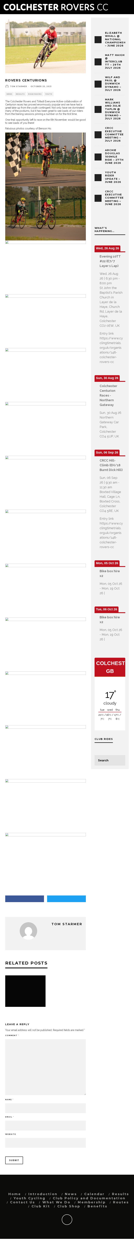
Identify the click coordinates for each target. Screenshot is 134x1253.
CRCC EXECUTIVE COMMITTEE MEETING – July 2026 (114, 134)
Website (10, 1134)
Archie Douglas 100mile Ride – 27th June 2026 (114, 157)
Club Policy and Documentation (89, 1198)
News (9, 94)
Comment (12, 1035)
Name (9, 1100)
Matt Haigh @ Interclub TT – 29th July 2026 (115, 61)
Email (9, 1117)
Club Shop (68, 1206)
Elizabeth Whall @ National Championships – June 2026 (118, 39)
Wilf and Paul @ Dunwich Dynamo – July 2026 (113, 84)
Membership (92, 1202)
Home (14, 1194)
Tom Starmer (18, 86)
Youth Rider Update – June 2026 (113, 177)
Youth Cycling (30, 1198)
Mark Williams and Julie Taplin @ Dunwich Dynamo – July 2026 (113, 109)
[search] (120, 760)
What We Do (56, 1202)
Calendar (94, 1194)
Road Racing (35, 94)
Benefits (97, 1206)
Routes (121, 1202)
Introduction (43, 1194)
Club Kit (41, 1206)
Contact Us (22, 1202)
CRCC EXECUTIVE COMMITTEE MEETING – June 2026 (114, 198)
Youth (48, 94)
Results (20, 94)
